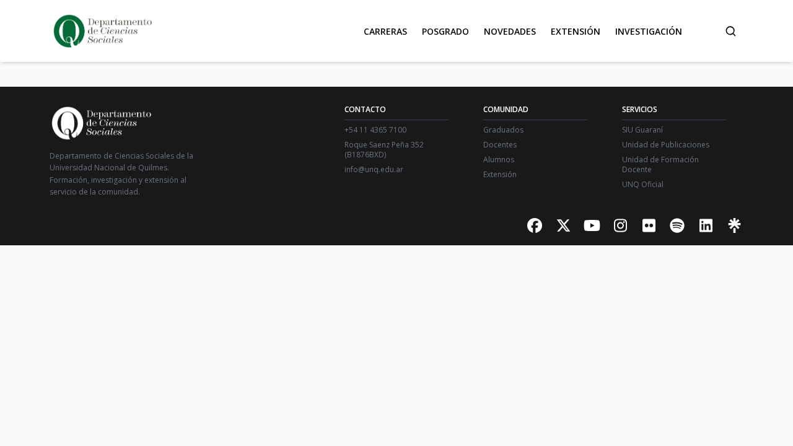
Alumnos (498, 160)
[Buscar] (730, 31)
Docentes (500, 145)
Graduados (503, 130)
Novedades (510, 31)
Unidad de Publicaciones (665, 145)
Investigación (648, 31)
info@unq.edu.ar (373, 170)
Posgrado (445, 31)
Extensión (575, 31)
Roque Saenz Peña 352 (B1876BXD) (384, 150)
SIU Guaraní (642, 130)
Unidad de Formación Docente (660, 165)
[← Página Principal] (101, 31)
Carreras (385, 31)
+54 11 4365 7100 (375, 130)
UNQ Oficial (643, 185)
